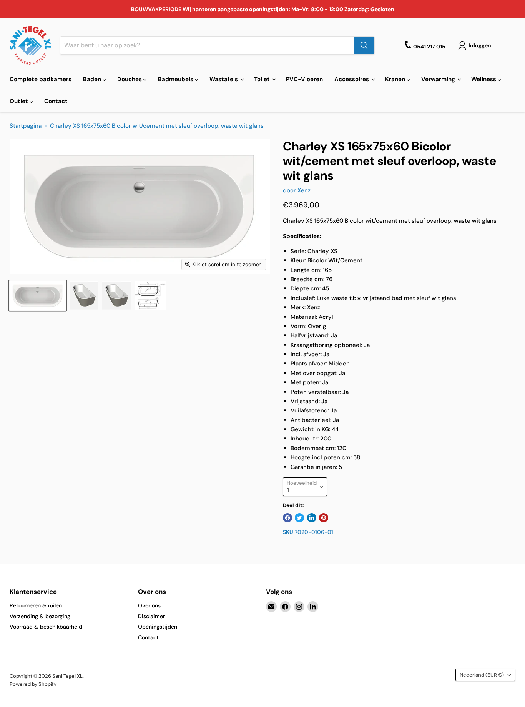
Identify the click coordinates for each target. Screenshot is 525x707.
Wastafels (224, 79)
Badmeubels (176, 79)
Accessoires (352, 79)
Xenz (304, 190)
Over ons (149, 605)
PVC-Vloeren (304, 79)
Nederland (482, 675)
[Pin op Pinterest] (323, 517)
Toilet (262, 79)
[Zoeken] (364, 45)
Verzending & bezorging (40, 616)
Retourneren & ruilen (36, 605)
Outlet (20, 101)
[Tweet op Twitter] (299, 517)
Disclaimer (151, 616)
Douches (130, 79)
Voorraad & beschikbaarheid (46, 626)
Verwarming (439, 79)
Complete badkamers (40, 79)
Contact (56, 101)
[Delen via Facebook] (287, 517)
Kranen (396, 79)
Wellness (484, 79)
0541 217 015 (429, 46)
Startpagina (26, 126)
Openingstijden (157, 626)
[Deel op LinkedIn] (311, 517)
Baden (93, 79)
